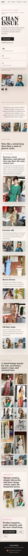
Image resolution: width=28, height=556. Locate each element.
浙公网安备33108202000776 (15, 550)
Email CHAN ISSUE (9, 532)
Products (13, 2)
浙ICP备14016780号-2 (14, 552)
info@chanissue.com (7, 42)
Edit (9, 2)
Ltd (5, 536)
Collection (19, 2)
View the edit (7, 39)
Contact (25, 2)
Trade (20, 532)
